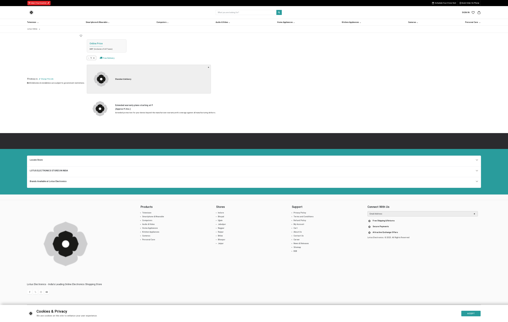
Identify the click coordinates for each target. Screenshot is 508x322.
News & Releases (301, 243)
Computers (147, 220)
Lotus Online (32, 29)
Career (297, 240)
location (38, 3)
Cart (296, 228)
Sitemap (297, 247)
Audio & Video (148, 224)
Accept (471, 313)
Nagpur (221, 228)
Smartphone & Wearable (153, 217)
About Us (298, 232)
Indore (221, 213)
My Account (299, 224)
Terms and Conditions (304, 217)
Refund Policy (300, 220)
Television (146, 213)
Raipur (221, 232)
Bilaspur (221, 240)
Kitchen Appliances (150, 232)
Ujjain (220, 220)
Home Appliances (150, 228)
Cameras (146, 236)
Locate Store (36, 160)
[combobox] (249, 12)
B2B (295, 251)
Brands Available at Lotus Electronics (48, 181)
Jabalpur (222, 224)
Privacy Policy (300, 213)
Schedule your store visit (445, 3)
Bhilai (220, 236)
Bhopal (221, 217)
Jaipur (221, 243)
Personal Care (148, 240)
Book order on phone (470, 3)
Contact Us (299, 236)
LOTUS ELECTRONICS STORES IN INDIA (49, 170)
